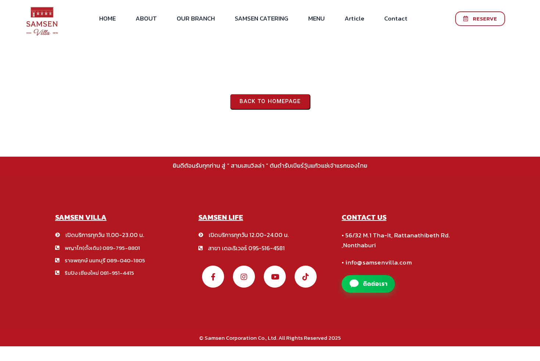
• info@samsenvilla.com (377, 262)
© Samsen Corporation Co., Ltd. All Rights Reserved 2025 (270, 337)
